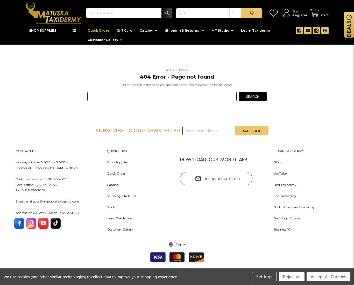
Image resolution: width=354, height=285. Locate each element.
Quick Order (98, 32)
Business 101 (283, 231)
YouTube (280, 175)
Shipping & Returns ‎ (182, 32)
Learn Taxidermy (256, 32)
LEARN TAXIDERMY (289, 153)
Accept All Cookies (328, 277)
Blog (277, 164)
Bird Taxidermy (285, 186)
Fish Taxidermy (285, 197)
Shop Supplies (117, 164)
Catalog (146, 32)
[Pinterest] (325, 32)
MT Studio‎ (220, 32)
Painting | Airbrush (288, 220)
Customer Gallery (103, 41)
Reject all (291, 277)
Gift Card (124, 32)
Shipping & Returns (121, 197)
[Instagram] (316, 32)
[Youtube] (307, 32)
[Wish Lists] (274, 13)
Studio (111, 209)
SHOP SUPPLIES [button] (42, 32)
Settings (264, 277)
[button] (177, 246)
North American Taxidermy (294, 209)
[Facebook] (299, 32)
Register (300, 15)
